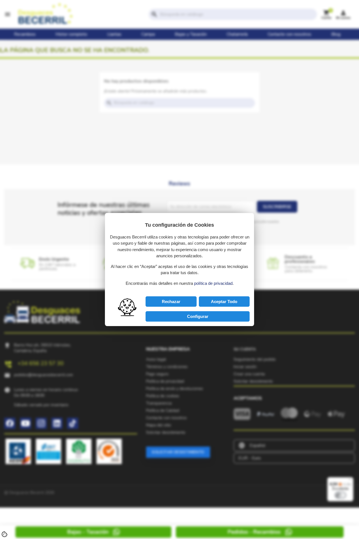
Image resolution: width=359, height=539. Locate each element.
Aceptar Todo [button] (224, 301)
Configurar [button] (197, 316)
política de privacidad (213, 283)
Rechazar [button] (171, 301)
